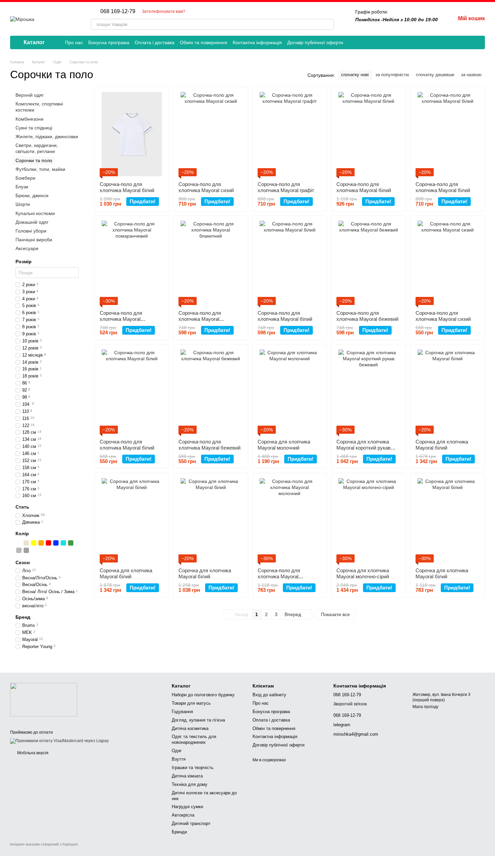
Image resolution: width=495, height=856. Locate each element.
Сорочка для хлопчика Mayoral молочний (284, 445)
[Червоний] (48, 542)
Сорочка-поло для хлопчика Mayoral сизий (206, 187)
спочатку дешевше (435, 74)
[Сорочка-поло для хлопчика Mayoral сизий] (210, 134)
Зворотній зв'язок (350, 704)
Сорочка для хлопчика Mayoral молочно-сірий (362, 573)
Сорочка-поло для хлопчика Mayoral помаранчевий (121, 319)
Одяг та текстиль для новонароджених (194, 739)
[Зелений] (70, 542)
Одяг (177, 750)
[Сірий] (18, 550)
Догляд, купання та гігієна (198, 720)
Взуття (179, 759)
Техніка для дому (189, 784)
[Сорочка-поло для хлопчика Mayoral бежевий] (368, 263)
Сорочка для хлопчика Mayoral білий (442, 445)
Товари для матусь (191, 703)
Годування (182, 711)
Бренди (179, 831)
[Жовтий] (33, 542)
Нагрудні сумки (187, 806)
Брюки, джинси (31, 195)
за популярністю (392, 74)
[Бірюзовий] (63, 542)
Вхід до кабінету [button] (269, 694)
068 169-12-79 (117, 11)
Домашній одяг (31, 222)
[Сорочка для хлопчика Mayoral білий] (448, 391)
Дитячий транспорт (191, 823)
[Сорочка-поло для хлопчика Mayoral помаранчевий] (132, 263)
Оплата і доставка (154, 42)
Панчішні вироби (33, 239)
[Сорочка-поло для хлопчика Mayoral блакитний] (210, 263)
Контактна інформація (257, 42)
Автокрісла (183, 815)
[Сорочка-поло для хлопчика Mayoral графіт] (290, 134)
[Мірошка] (43, 699)
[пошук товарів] (328, 24)
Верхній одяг (29, 95)
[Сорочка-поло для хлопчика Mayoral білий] (132, 134)
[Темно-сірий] (26, 550)
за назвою (471, 74)
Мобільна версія (32, 753)
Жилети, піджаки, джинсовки (46, 136)
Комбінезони (29, 118)
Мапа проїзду (425, 706)
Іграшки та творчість (192, 767)
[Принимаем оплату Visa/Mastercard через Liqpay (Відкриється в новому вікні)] (59, 741)
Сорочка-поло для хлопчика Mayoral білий (127, 187)
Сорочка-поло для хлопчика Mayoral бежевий (367, 316)
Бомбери (25, 178)
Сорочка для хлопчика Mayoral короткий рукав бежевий (363, 448)
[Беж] (26, 542)
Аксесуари (26, 248)
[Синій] (56, 542)
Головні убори (30, 231)
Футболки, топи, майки (40, 169)
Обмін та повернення (203, 42)
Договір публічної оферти (315, 42)
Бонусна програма (108, 42)
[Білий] (18, 542)
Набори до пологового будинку (203, 694)
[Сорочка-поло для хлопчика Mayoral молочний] (290, 520)
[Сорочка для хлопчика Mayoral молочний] (290, 391)
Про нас (74, 42)
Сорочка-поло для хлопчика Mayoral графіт (286, 187)
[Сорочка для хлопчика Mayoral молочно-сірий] (368, 520)
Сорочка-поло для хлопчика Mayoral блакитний (199, 319)
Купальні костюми (35, 213)
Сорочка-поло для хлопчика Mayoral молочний (279, 576)
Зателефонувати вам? (163, 11)
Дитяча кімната (187, 775)
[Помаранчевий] (41, 542)
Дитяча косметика (190, 728)
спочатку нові (355, 74)
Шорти (22, 204)
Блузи (21, 186)
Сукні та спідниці (33, 127)
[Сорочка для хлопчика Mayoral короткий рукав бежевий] (368, 391)
